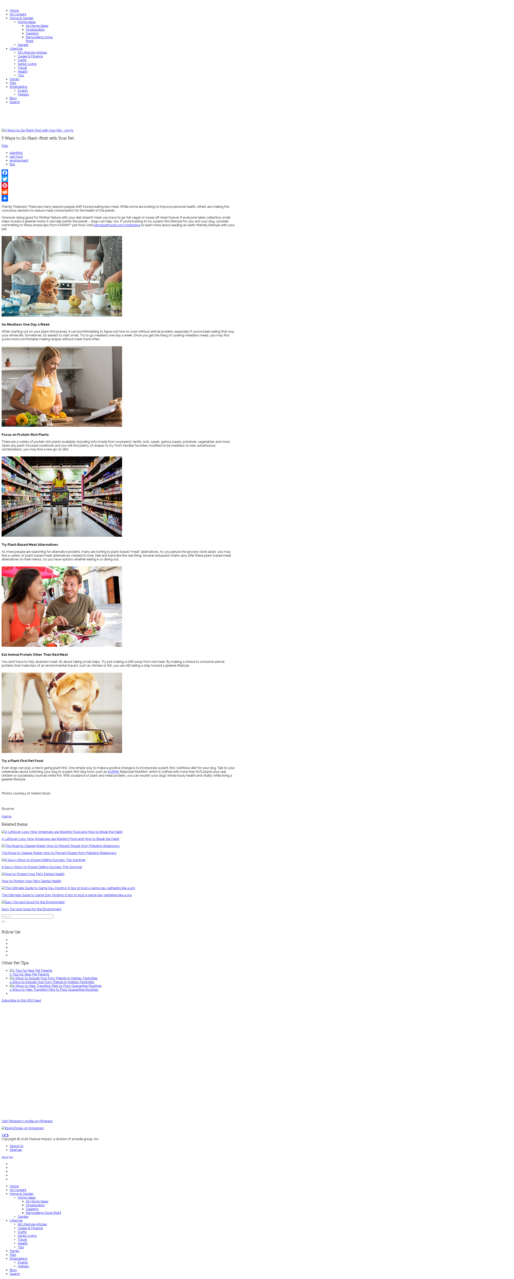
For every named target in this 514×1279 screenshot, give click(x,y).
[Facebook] (119, 172)
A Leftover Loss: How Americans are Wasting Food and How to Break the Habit (60, 839)
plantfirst (16, 153)
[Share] (119, 198)
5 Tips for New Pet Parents (29, 974)
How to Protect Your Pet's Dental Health (31, 881)
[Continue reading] (31, 970)
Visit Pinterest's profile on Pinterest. (27, 1121)
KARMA (113, 772)
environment (19, 160)
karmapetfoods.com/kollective (117, 225)
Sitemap (16, 1150)
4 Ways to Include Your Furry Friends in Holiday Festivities (52, 982)
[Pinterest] (119, 185)
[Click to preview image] (37, 130)
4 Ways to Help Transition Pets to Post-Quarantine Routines (54, 990)
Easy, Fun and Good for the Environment (31, 909)
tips (12, 164)
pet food (16, 157)
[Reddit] (119, 192)
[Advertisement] (119, 116)
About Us (16, 1146)
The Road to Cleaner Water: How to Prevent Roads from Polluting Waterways (59, 853)
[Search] (3, 921)
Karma (6, 816)
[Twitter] (119, 179)
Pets (5, 146)
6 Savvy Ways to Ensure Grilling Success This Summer (42, 867)
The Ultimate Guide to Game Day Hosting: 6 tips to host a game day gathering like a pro (67, 895)
